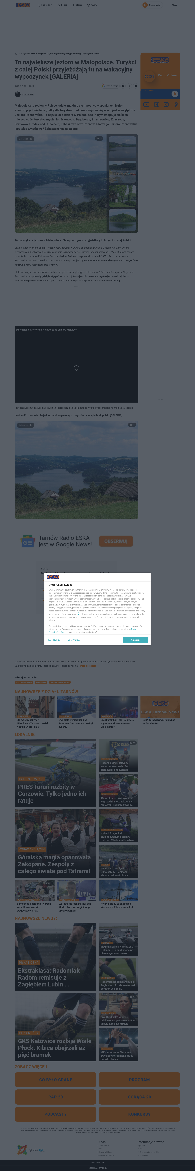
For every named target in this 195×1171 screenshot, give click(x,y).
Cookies (64, 632)
